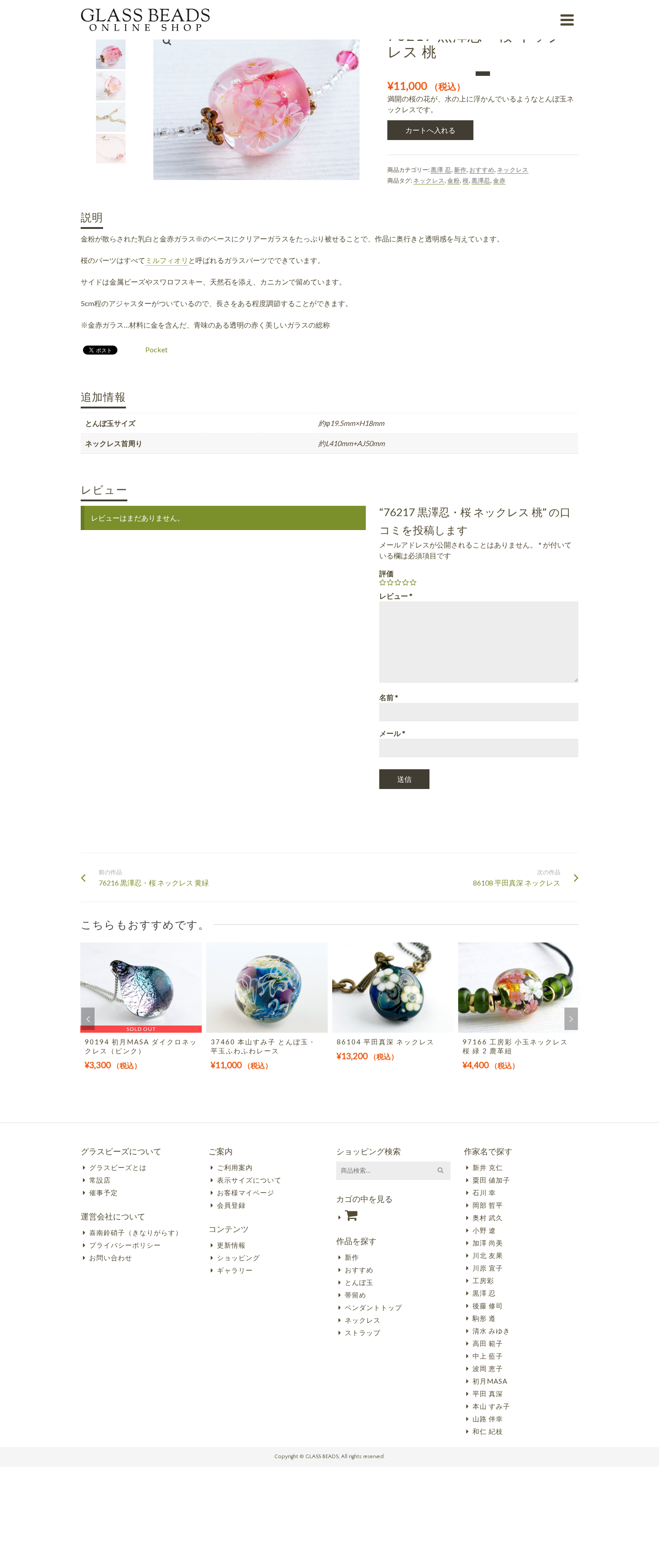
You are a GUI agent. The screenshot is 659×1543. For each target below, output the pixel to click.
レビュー (395, 596)
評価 (386, 573)
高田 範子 (488, 1343)
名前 (388, 697)
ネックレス (513, 169)
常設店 (100, 1180)
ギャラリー (235, 1270)
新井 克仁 (488, 1167)
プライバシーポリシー (125, 1245)
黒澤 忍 (441, 169)
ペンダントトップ (373, 1307)
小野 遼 (484, 1230)
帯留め (355, 1295)
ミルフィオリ (166, 260)
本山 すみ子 (491, 1406)
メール (392, 733)
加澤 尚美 (488, 1243)
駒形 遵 (484, 1318)
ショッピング (238, 1258)
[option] (141, 1016)
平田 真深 (488, 1394)
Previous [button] (88, 1019)
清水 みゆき (491, 1331)
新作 (460, 169)
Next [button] (571, 1019)
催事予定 (103, 1192)
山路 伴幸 (488, 1419)
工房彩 (483, 1280)
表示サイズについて (249, 1180)
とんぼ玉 (359, 1282)
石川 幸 (484, 1192)
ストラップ (363, 1332)
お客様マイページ (245, 1192)
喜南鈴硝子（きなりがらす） (135, 1232)
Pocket (156, 349)
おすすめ (481, 169)
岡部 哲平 (488, 1205)
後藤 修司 (488, 1306)
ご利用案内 (235, 1167)
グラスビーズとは (118, 1167)
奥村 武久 (488, 1218)
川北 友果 (488, 1255)
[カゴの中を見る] (393, 1215)
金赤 (499, 180)
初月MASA (490, 1381)
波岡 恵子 (488, 1368)
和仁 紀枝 (488, 1431)
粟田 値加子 (491, 1180)
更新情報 (231, 1245)
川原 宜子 (488, 1268)
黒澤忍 (481, 180)
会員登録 (231, 1205)
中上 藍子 (488, 1356)
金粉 (453, 180)
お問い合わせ (110, 1258)
